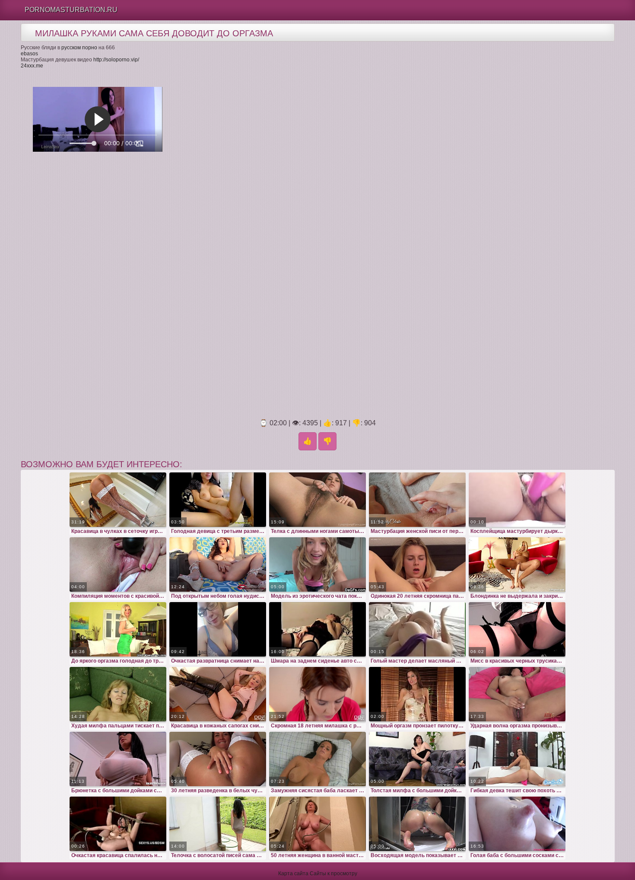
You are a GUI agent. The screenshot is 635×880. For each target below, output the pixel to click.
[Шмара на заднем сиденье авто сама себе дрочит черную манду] (317, 629)
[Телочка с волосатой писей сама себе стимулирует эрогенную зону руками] (217, 824)
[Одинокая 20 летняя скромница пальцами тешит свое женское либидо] (417, 564)
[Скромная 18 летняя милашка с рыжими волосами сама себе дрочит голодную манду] (317, 694)
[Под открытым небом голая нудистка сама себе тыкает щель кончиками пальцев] (217, 564)
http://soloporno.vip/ (116, 60)
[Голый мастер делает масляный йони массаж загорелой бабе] (417, 629)
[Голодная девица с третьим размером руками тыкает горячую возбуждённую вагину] (217, 499)
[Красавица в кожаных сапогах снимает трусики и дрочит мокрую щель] (217, 694)
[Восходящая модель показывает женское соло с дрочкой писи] (417, 824)
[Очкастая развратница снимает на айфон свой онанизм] (217, 629)
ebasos (29, 54)
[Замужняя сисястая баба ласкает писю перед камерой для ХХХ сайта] (317, 759)
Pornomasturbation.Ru (71, 9)
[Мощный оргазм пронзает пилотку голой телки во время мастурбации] (417, 694)
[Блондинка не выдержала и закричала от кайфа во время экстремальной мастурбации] (517, 564)
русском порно (79, 48)
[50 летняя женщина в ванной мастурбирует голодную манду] (317, 824)
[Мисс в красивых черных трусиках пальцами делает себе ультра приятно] (517, 629)
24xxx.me (32, 66)
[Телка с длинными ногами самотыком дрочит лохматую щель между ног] (317, 499)
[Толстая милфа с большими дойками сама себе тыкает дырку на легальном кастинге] (417, 759)
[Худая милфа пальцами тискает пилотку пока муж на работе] (118, 694)
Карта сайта (293, 873)
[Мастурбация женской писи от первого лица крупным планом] (417, 499)
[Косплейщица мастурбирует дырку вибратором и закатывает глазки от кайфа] (517, 499)
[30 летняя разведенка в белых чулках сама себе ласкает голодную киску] (217, 759)
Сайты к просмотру (333, 873)
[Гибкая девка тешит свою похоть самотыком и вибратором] (517, 759)
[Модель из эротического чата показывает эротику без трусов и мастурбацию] (317, 564)
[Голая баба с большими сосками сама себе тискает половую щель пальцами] (517, 824)
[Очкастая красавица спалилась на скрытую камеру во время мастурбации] (118, 824)
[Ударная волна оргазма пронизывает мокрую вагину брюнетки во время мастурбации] (517, 694)
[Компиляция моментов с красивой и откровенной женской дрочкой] (118, 564)
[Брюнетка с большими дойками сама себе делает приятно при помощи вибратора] (118, 759)
